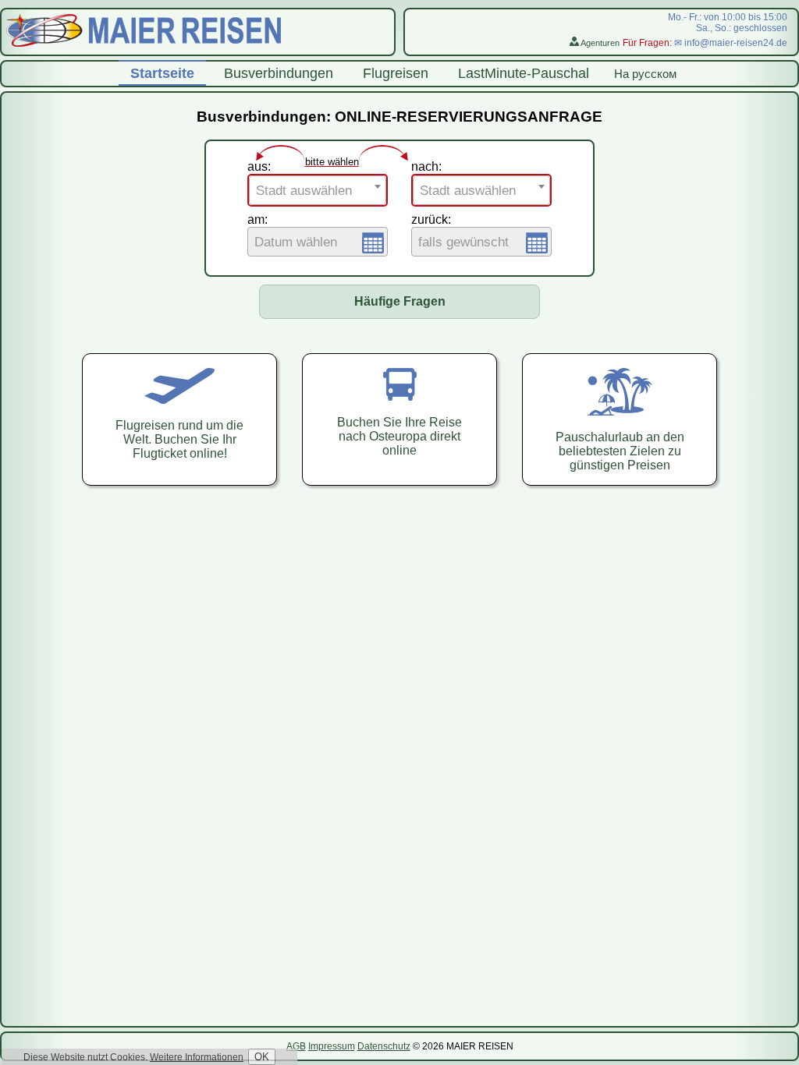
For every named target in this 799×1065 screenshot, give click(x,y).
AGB (296, 1046)
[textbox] (317, 191)
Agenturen (599, 43)
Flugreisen (395, 73)
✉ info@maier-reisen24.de (730, 42)
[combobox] (317, 190)
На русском (645, 73)
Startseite (162, 73)
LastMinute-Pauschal (523, 73)
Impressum (331, 1046)
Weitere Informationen (196, 1057)
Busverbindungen (278, 73)
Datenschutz (383, 1046)
